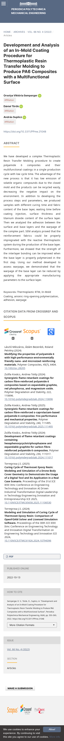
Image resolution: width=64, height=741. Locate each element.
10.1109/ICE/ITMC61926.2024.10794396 (27, 540)
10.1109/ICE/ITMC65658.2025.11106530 (27, 502)
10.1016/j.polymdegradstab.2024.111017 (28, 457)
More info (54, 736)
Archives (19, 31)
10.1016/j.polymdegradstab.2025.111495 (28, 426)
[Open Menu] (3, 3)
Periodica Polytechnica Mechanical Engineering (28, 11)
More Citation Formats (22, 625)
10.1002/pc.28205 (14, 368)
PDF (11, 556)
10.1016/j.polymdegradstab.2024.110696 (28, 399)
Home (7, 31)
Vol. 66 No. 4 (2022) (40, 31)
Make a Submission (20, 688)
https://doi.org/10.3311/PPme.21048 (25, 131)
